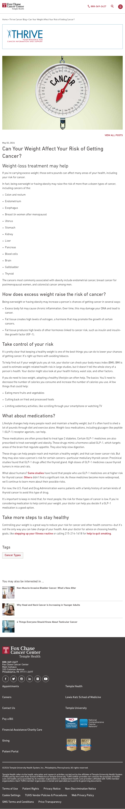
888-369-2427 (10, 662)
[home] (13, 9)
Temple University (76, 708)
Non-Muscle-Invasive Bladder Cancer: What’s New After (46, 588)
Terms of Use (10, 789)
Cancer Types (13, 555)
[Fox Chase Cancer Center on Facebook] (5, 679)
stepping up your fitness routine (33, 533)
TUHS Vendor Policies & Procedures (46, 795)
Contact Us (8, 708)
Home (5, 20)
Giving (6, 741)
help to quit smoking (99, 533)
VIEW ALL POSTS (114, 135)
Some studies (36, 473)
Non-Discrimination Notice (80, 789)
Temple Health (73, 686)
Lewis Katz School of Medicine (83, 697)
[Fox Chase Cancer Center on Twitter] (13, 679)
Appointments (10, 686)
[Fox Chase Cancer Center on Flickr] (37, 679)
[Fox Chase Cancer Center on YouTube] (45, 679)
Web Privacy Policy (83, 795)
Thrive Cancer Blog (18, 20)
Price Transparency (49, 802)
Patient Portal (10, 751)
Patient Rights (30, 789)
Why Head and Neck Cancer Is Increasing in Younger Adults (48, 605)
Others (28, 477)
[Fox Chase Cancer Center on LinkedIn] (29, 679)
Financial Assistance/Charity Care (22, 730)
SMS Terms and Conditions (18, 802)
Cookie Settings (11, 795)
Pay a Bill (7, 719)
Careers (6, 697)
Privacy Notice (52, 789)
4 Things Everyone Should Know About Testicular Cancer (47, 622)
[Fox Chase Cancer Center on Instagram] (21, 679)
